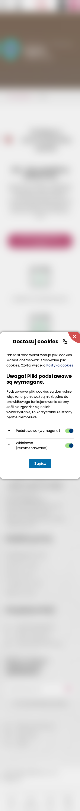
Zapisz (40, 463)
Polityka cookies (59, 365)
